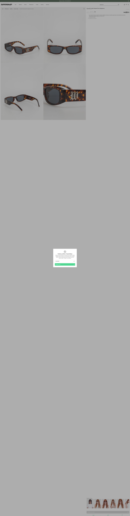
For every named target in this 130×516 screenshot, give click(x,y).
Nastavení (57, 261)
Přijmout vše (58, 264)
